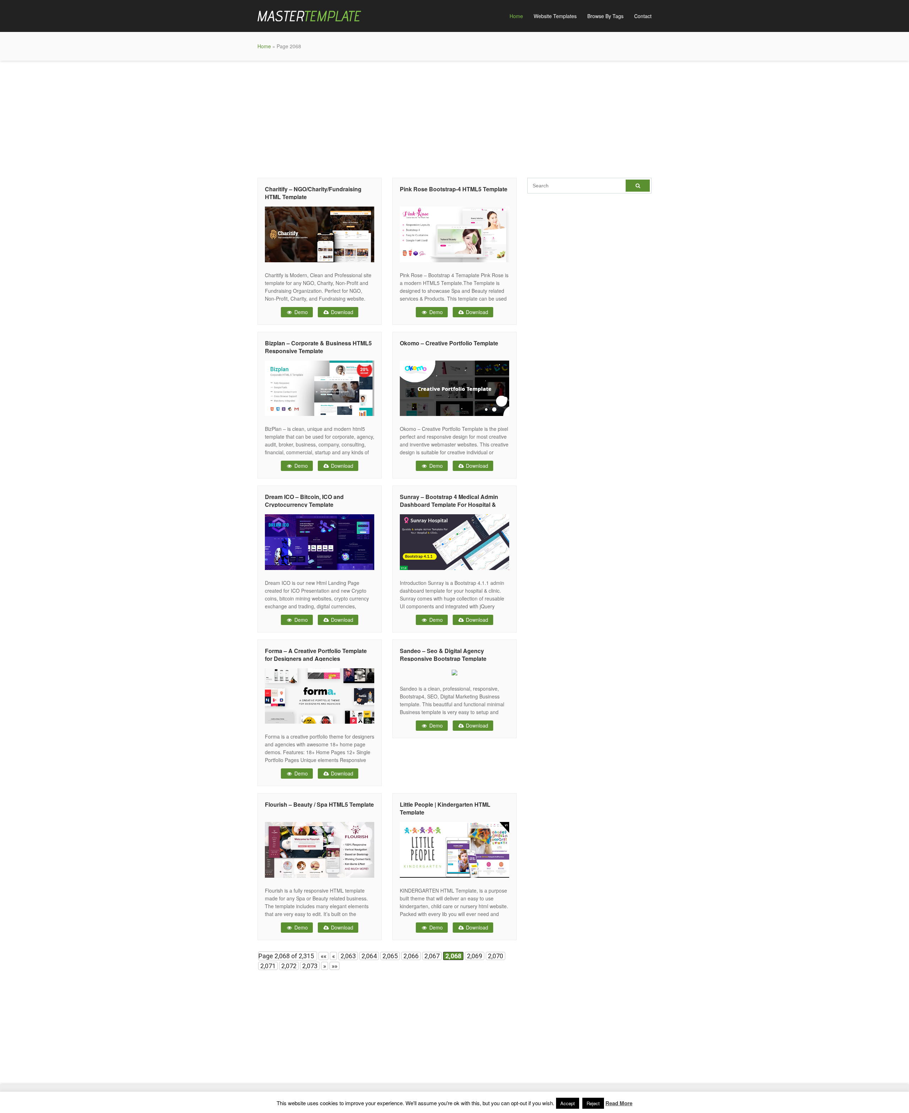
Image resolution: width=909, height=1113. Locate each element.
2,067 (432, 956)
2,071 (268, 966)
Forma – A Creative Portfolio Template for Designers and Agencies (316, 655)
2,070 (495, 956)
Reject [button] (593, 1103)
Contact (643, 15)
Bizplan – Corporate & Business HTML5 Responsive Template (318, 347)
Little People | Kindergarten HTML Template (445, 808)
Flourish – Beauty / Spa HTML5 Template (319, 804)
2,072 (288, 966)
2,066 (411, 956)
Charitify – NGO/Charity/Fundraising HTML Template (313, 193)
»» (334, 966)
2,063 (348, 956)
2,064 (369, 956)
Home (516, 15)
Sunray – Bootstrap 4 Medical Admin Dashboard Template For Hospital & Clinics (449, 504)
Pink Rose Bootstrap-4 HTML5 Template (453, 189)
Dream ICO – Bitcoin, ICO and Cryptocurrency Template (304, 501)
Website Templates (555, 15)
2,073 (309, 966)
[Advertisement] (454, 117)
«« (323, 956)
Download (341, 312)
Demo (300, 312)
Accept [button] (567, 1103)
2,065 (390, 956)
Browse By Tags (605, 15)
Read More (618, 1103)
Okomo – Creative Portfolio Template (449, 343)
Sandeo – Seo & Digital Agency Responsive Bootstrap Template (443, 655)
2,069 (474, 956)
